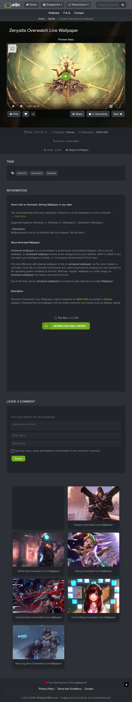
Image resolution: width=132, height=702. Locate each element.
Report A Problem (79, 150)
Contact (79, 13)
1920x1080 (102, 132)
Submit (18, 458)
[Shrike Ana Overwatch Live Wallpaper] (38, 550)
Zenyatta (51, 173)
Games (51, 18)
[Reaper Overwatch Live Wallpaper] (93, 503)
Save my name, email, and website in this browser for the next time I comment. (58, 450)
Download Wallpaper (70, 326)
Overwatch (36, 173)
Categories (53, 4)
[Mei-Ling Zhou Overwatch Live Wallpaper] (38, 642)
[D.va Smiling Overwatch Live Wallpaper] (93, 596)
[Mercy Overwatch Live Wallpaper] (93, 550)
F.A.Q (66, 13)
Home (33, 4)
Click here (20, 216)
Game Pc (22, 173)
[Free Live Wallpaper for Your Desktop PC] (12, 4)
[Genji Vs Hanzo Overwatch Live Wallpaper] (38, 596)
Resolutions (79, 4)
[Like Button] (25, 114)
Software (53, 13)
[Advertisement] (71, 357)
